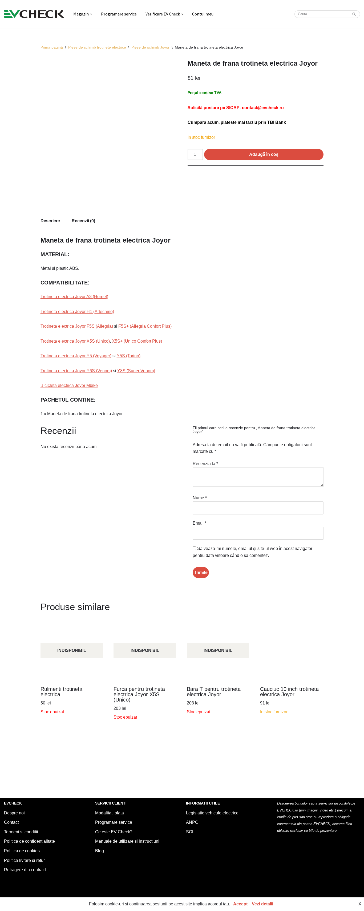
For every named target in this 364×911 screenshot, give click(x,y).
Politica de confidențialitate (29, 841)
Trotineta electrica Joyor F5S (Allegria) (77, 326)
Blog (99, 851)
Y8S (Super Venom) (136, 371)
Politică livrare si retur (24, 860)
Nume (200, 498)
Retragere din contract (25, 870)
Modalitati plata (109, 813)
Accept (240, 904)
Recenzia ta (205, 463)
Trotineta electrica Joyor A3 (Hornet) (74, 296)
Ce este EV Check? (113, 832)
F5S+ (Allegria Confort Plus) (145, 326)
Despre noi (14, 813)
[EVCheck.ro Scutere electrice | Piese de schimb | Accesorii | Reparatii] (34, 14)
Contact (11, 822)
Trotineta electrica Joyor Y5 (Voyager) (76, 356)
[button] (91, 14)
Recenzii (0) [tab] (83, 221)
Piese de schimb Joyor (150, 47)
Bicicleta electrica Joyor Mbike (69, 385)
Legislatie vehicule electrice (212, 813)
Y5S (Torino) (128, 356)
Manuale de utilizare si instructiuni (127, 841)
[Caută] (354, 14)
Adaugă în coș (263, 154)
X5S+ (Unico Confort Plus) (137, 341)
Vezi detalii (262, 904)
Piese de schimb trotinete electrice (97, 47)
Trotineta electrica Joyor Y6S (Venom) (76, 371)
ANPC (192, 822)
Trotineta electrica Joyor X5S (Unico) (75, 341)
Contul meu (202, 14)
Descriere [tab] (50, 221)
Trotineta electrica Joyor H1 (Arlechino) (77, 311)
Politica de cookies (22, 851)
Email (199, 523)
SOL (190, 832)
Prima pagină (52, 47)
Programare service (119, 14)
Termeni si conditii (21, 832)
